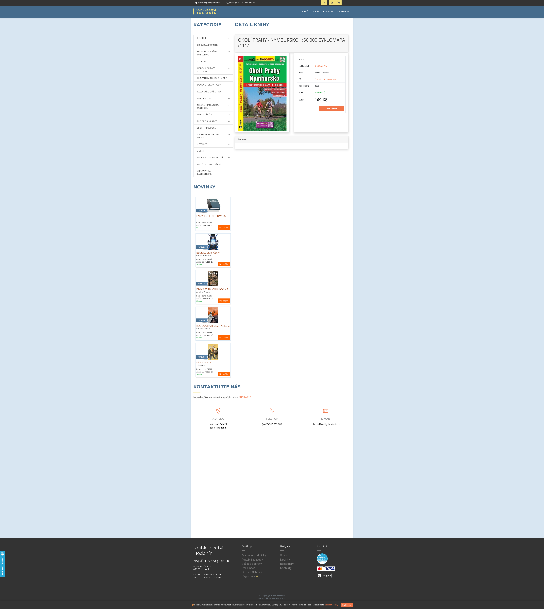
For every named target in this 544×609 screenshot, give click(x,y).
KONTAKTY (342, 11)
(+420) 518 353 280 (272, 424)
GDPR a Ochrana (252, 572)
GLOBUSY (201, 61)
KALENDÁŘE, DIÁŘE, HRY (209, 91)
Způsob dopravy (252, 563)
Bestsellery (287, 563)
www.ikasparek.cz (278, 598)
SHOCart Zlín (321, 66)
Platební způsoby (252, 559)
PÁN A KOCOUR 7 (206, 362)
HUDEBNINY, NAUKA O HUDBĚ (212, 78)
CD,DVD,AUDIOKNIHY (207, 45)
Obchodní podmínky (254, 555)
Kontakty (285, 568)
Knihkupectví (206, 11)
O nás (283, 555)
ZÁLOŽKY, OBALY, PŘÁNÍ (209, 164)
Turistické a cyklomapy (325, 79)
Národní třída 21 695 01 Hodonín (218, 426)
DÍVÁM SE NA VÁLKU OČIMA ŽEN (212, 291)
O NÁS (315, 11)
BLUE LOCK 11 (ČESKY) (208, 252)
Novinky (285, 559)
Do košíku (224, 227)
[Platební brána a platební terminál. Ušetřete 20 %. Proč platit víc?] (324, 574)
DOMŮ (304, 11)
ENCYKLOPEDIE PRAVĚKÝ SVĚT (211, 217)
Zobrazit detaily (331, 604)
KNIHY (327, 11)
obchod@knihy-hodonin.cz (326, 424)
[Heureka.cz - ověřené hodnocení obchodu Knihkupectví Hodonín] (322, 559)
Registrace (249, 576)
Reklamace (248, 568)
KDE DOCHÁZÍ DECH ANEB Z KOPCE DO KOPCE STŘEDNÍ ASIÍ (213, 329)
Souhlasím (346, 605)
